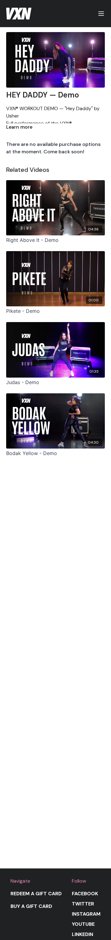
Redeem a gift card (36, 893)
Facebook (85, 893)
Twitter (83, 904)
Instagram (86, 914)
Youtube (83, 924)
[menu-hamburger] (101, 14)
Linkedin (82, 934)
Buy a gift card (31, 906)
